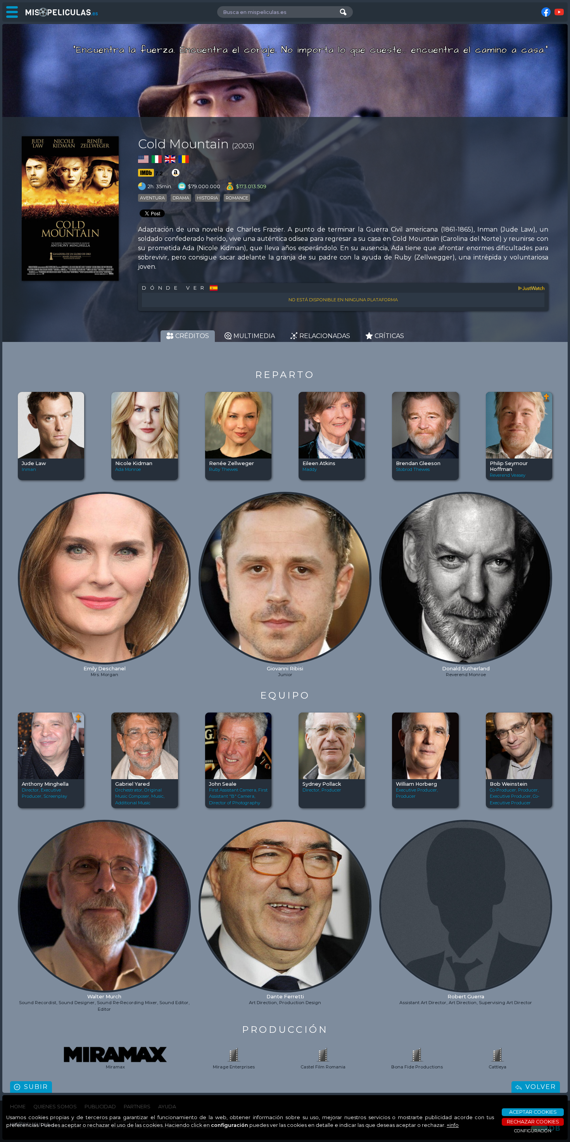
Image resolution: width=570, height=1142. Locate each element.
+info (453, 1125)
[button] (24, 557)
